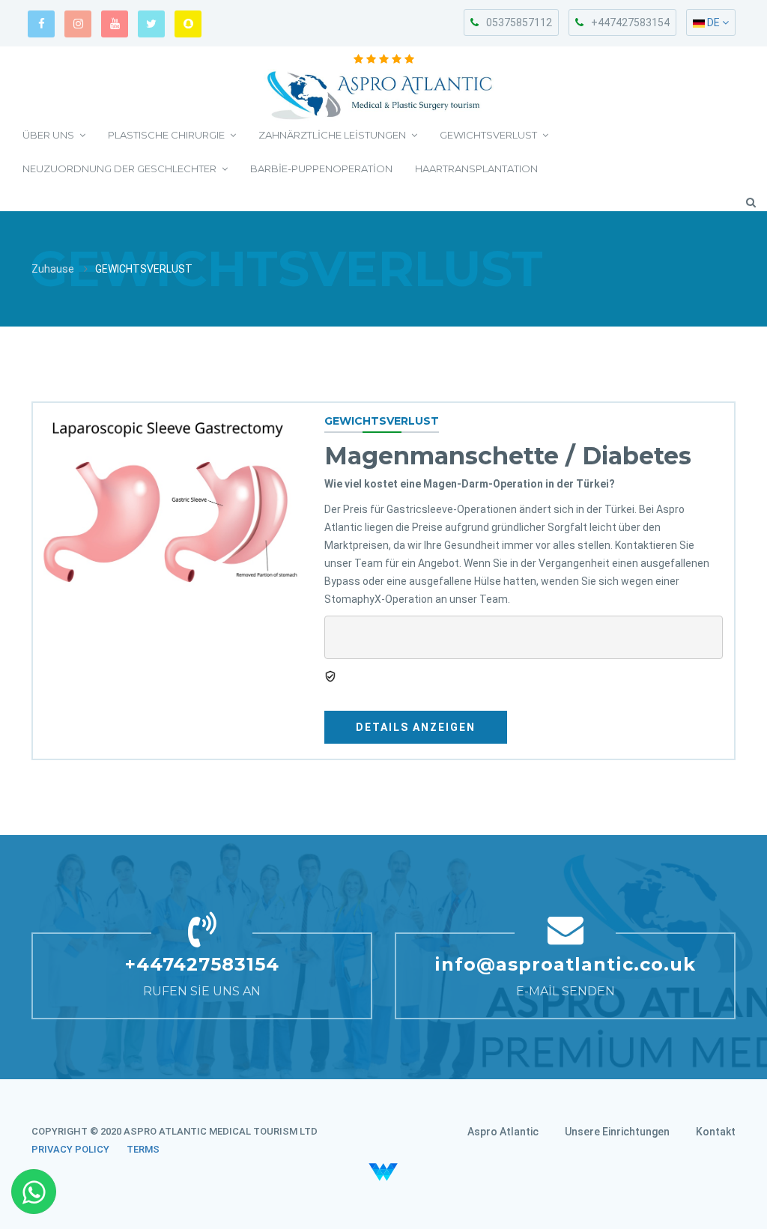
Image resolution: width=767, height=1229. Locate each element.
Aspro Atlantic (503, 1132)
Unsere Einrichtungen (617, 1132)
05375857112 (519, 22)
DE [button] (713, 22)
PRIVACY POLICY (70, 1149)
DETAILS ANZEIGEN (416, 727)
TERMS (143, 1149)
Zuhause (52, 269)
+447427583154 (630, 22)
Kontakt (716, 1132)
